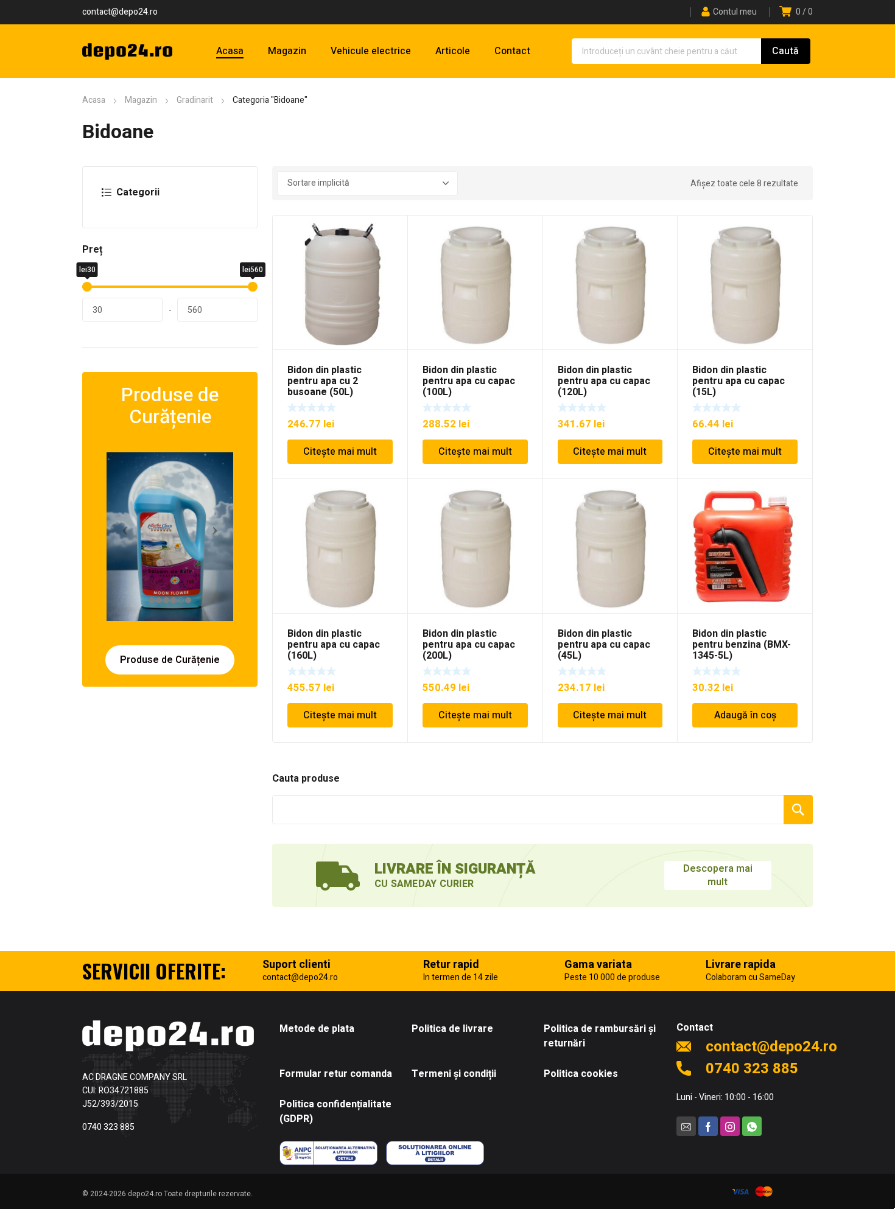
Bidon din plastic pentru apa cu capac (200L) (469, 644)
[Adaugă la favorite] (391, 231)
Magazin (141, 100)
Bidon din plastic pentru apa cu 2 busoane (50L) (324, 381)
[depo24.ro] (127, 51)
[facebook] (708, 1126)
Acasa (93, 100)
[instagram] (730, 1126)
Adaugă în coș (745, 715)
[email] (686, 1126)
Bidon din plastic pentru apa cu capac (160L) (333, 644)
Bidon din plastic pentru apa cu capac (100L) (469, 381)
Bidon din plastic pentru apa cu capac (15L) (738, 381)
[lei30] (87, 287)
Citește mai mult (340, 451)
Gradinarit (195, 100)
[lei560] (253, 287)
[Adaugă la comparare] (391, 247)
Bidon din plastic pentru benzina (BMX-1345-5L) (741, 644)
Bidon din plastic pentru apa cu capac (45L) (604, 644)
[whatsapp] (752, 1126)
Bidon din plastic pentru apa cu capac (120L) (604, 381)
